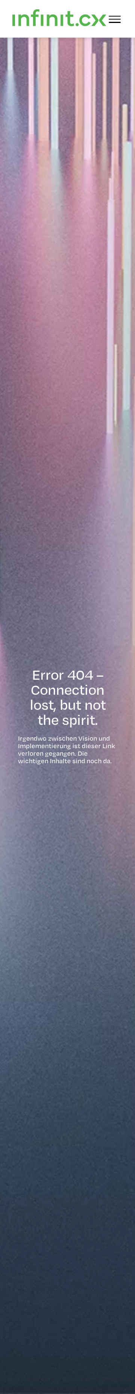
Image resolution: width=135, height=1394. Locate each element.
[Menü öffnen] (114, 19)
